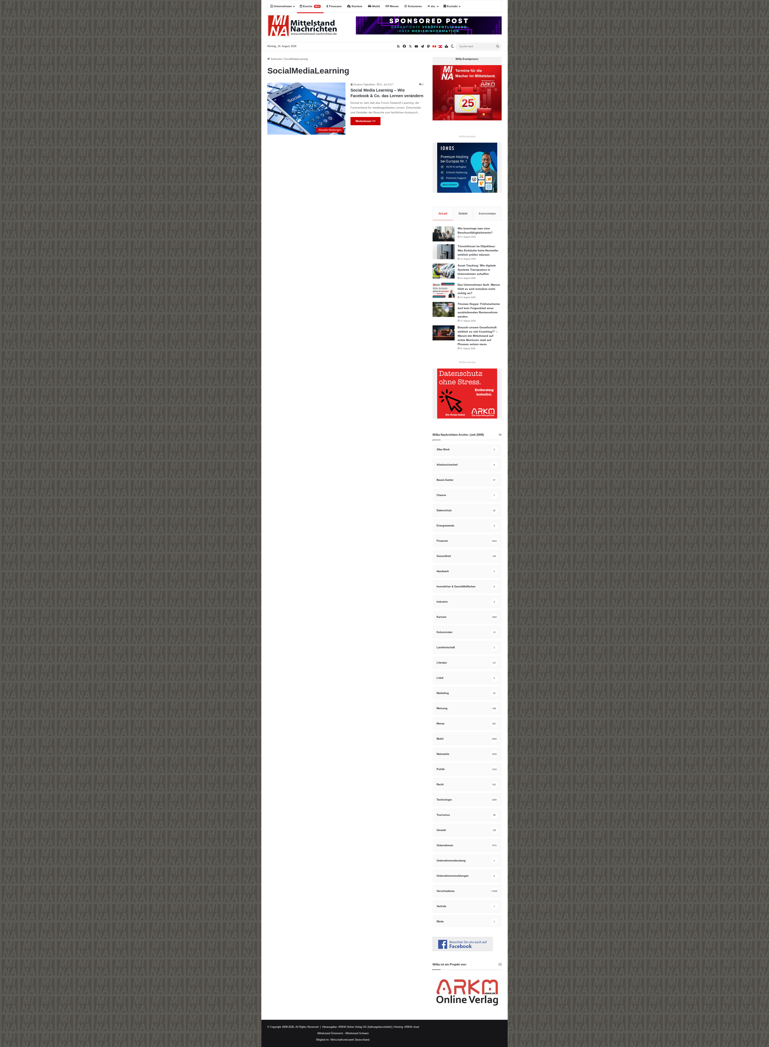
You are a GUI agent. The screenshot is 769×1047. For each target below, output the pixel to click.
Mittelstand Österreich (330, 1033)
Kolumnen (414, 6)
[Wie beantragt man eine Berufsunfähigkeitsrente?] (444, 233)
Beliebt (463, 213)
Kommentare (487, 213)
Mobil (375, 6)
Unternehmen (282, 6)
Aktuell (442, 213)
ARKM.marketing (467, 136)
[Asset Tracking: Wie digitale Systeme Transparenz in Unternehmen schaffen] (444, 270)
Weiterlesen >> (365, 121)
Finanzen (335, 6)
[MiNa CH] (434, 46)
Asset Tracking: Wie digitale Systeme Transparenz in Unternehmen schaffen (477, 269)
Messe (394, 6)
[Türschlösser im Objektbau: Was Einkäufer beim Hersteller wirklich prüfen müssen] (444, 251)
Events (310, 6)
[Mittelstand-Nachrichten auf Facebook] (463, 950)
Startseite (276, 59)
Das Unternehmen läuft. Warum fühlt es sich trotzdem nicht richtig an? (479, 289)
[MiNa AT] (440, 46)
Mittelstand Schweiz (357, 1033)
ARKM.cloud (411, 1026)
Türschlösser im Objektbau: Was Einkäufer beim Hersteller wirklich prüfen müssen (478, 250)
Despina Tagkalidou (364, 84)
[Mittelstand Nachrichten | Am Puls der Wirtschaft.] (302, 27)
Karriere (356, 6)
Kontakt (452, 6)
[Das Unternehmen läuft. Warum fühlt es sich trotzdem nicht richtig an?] (444, 290)
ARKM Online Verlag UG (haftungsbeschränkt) (365, 1026)
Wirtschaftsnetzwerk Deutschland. (350, 1039)
